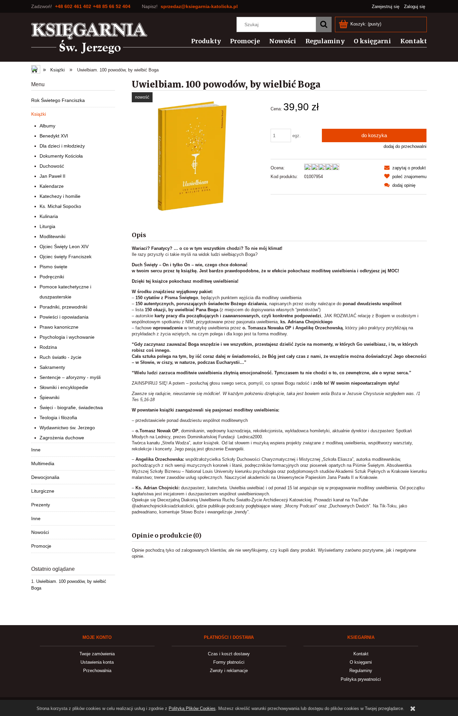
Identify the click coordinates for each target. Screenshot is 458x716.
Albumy (47, 125)
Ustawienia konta (97, 662)
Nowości (40, 532)
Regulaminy (360, 670)
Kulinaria (49, 216)
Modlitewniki (52, 236)
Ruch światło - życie (60, 357)
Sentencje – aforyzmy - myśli (70, 377)
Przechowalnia (97, 670)
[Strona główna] (89, 38)
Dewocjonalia (45, 477)
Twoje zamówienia (97, 653)
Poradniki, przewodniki (63, 307)
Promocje (41, 546)
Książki (38, 114)
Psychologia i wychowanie (67, 337)
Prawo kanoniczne (59, 327)
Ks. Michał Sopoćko (60, 206)
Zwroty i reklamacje (229, 670)
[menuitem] (202, 41)
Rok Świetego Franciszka (58, 100)
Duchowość (52, 166)
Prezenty (40, 504)
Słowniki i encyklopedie (64, 387)
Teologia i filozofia (58, 417)
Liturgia (47, 226)
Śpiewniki (49, 397)
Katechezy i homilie (60, 196)
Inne (36, 449)
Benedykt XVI (54, 136)
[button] (405, 167)
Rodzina (48, 347)
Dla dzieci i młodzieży (62, 146)
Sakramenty (52, 367)
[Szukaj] (323, 24)
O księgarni (361, 662)
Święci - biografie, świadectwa (71, 407)
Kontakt (360, 653)
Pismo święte (53, 266)
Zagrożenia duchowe (62, 437)
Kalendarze (52, 186)
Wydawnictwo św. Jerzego (67, 427)
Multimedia (42, 463)
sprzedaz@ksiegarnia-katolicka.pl (199, 6)
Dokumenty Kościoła (61, 156)
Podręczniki (52, 276)
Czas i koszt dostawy (229, 653)
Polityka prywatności (361, 679)
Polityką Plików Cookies (192, 708)
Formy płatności (228, 662)
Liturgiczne (42, 491)
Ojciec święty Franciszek (66, 256)
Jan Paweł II (52, 176)
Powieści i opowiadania (64, 317)
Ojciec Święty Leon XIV (64, 246)
